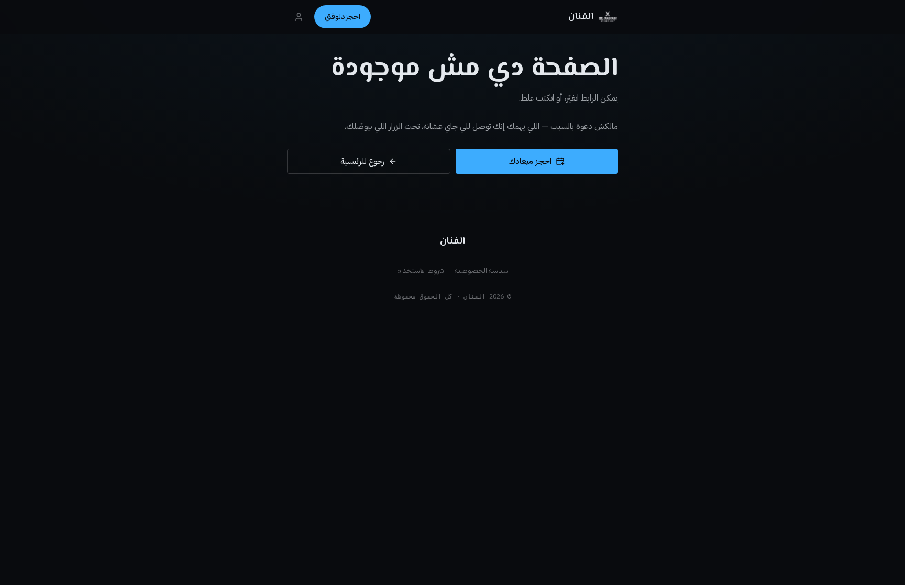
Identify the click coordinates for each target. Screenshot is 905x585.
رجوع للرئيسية (362, 161)
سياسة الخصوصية (482, 270)
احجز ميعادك (530, 161)
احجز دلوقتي (342, 16)
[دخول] (298, 16)
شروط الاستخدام (420, 270)
